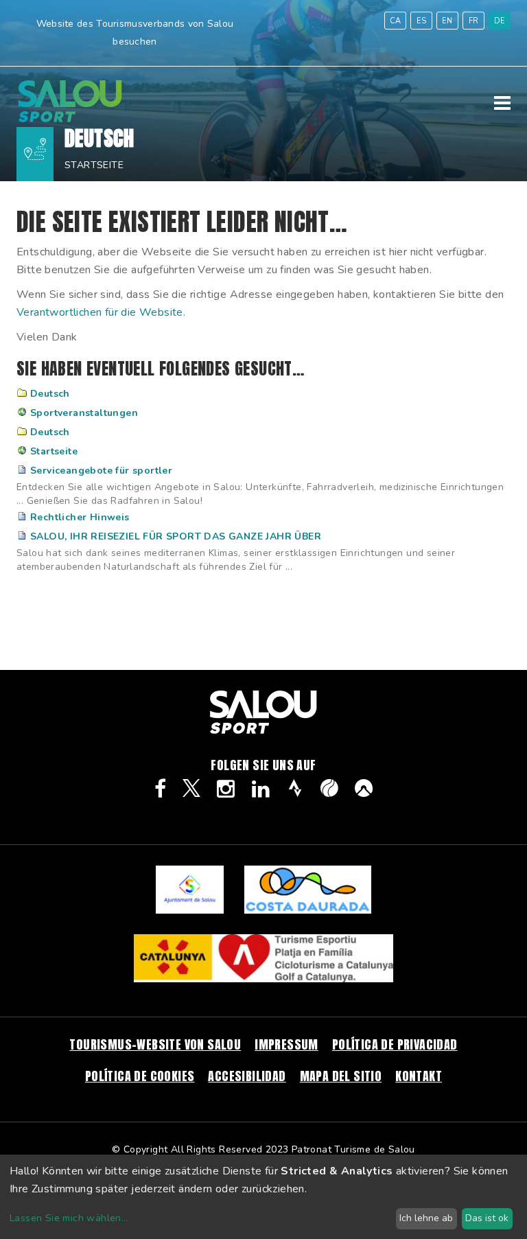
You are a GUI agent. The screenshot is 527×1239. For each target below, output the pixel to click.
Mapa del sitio (341, 1076)
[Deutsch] (70, 119)
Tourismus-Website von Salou (155, 1044)
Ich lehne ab (426, 1218)
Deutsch (50, 393)
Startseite (94, 165)
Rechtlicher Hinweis (80, 517)
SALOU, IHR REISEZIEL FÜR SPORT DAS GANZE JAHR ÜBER (175, 536)
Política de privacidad (395, 1044)
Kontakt (418, 1076)
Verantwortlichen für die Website (99, 312)
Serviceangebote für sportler (101, 470)
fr (474, 21)
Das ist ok (486, 1218)
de (500, 21)
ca (395, 21)
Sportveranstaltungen (84, 412)
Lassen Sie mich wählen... (69, 1218)
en (447, 21)
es (422, 21)
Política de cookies (140, 1076)
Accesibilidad (246, 1076)
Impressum (286, 1044)
